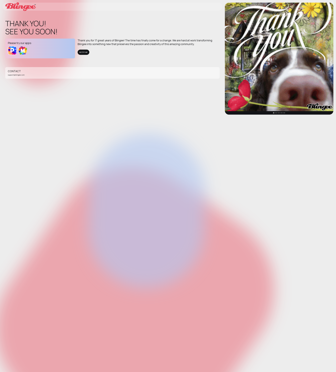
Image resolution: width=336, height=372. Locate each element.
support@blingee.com (16, 75)
